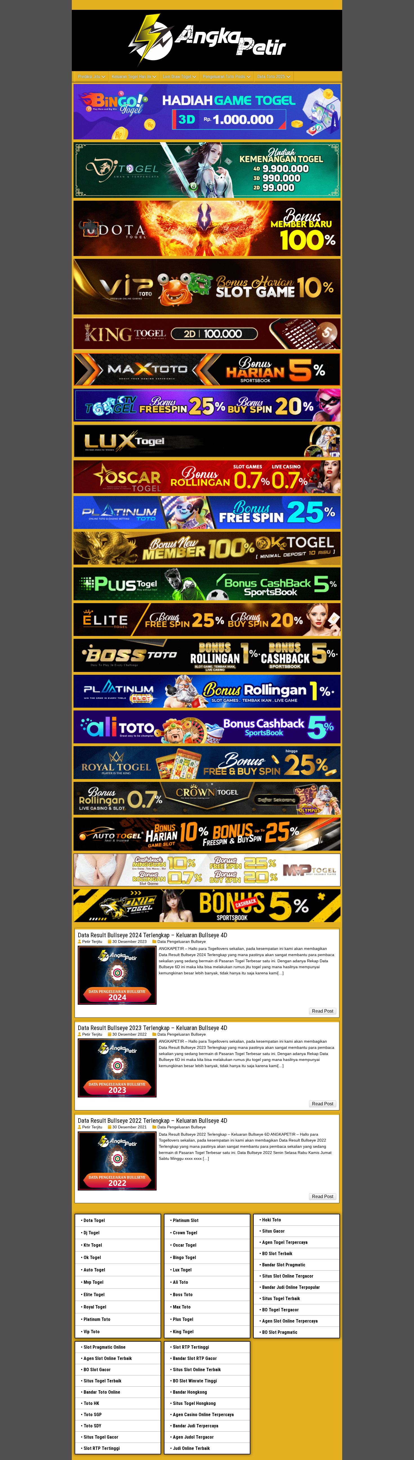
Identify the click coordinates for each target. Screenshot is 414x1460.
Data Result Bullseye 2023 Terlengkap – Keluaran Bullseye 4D (152, 1027)
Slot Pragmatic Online (105, 1347)
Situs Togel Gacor (101, 1437)
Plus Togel (183, 1319)
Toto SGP (93, 1414)
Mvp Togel (93, 1282)
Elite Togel (94, 1294)
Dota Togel (94, 1220)
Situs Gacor (273, 1231)
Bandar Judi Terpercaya (195, 1426)
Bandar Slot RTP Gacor (195, 1358)
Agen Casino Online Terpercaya (203, 1414)
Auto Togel (94, 1270)
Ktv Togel (93, 1245)
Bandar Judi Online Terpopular (291, 1287)
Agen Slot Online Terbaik (108, 1358)
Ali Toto (180, 1282)
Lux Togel (182, 1270)
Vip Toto (92, 1331)
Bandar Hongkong (190, 1392)
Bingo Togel (184, 1257)
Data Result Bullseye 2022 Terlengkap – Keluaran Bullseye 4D (152, 1120)
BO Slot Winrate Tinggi (195, 1381)
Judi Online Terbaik (191, 1448)
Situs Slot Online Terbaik (197, 1369)
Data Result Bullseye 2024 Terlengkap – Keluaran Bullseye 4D (152, 935)
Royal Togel (95, 1307)
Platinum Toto (97, 1319)
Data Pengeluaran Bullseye (181, 941)
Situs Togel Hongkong (194, 1403)
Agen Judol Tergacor (193, 1437)
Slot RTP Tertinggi (102, 1448)
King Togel (183, 1331)
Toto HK (91, 1403)
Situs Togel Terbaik (281, 1298)
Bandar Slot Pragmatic (283, 1264)
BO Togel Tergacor (280, 1309)
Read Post (322, 1011)
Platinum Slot (186, 1220)
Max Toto (182, 1307)
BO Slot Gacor (97, 1369)
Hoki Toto (271, 1220)
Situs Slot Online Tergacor (287, 1276)
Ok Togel (92, 1257)
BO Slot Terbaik (277, 1253)
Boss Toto (183, 1294)
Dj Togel (91, 1232)
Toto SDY (92, 1426)
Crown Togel (185, 1232)
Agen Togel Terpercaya (285, 1242)
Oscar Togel (184, 1245)
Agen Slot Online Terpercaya (290, 1321)
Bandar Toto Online (102, 1392)
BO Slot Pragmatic (279, 1332)
